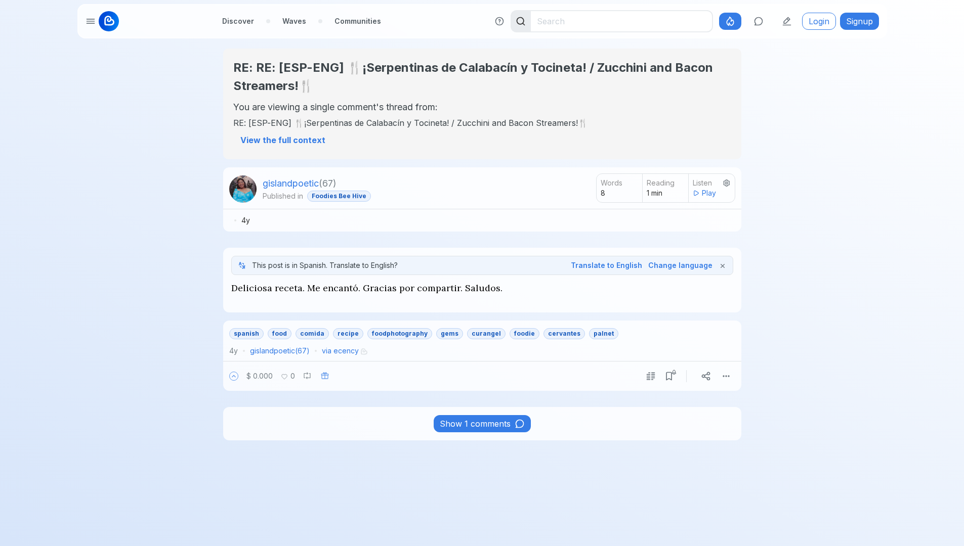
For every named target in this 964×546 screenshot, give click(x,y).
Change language (680, 265)
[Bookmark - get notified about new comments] (669, 376)
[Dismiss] (723, 265)
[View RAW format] (651, 376)
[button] (233, 376)
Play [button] (709, 193)
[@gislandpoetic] (243, 189)
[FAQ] (499, 21)
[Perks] (730, 21)
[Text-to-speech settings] (727, 183)
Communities (357, 21)
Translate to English (606, 265)
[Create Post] (787, 21)
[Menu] (726, 376)
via (340, 350)
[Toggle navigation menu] (91, 21)
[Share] (706, 376)
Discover (238, 21)
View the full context (282, 140)
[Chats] (758, 21)
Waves (294, 21)
